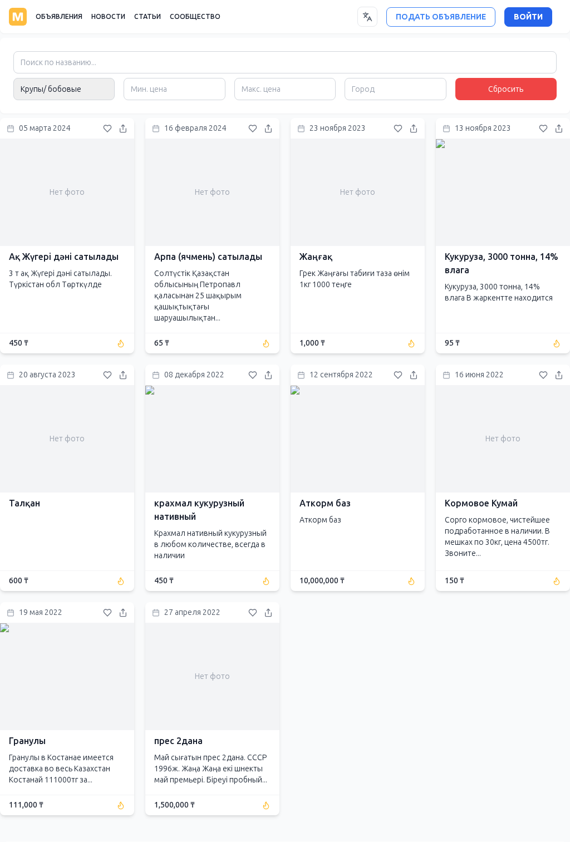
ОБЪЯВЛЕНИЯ (59, 17)
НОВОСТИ (108, 17)
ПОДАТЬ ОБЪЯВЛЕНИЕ (441, 17)
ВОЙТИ (528, 17)
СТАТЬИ (147, 17)
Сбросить (505, 89)
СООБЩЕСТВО (195, 17)
